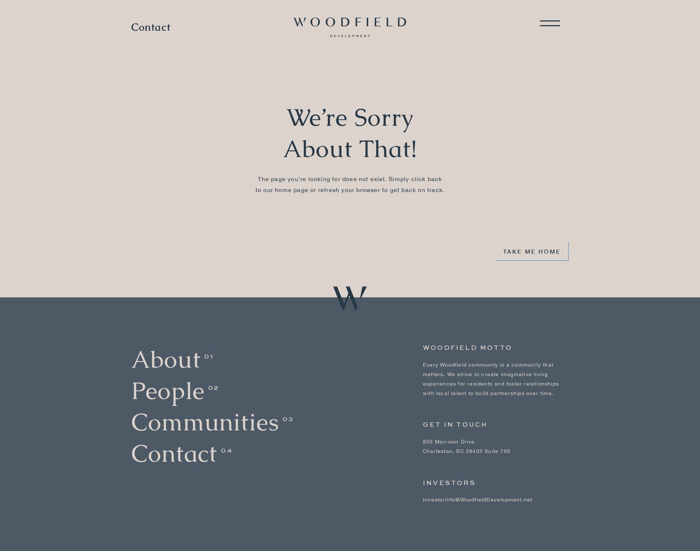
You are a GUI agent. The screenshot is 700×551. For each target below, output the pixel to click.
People (168, 390)
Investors (449, 483)
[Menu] (550, 23)
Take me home (532, 251)
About (166, 359)
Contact (151, 27)
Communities (205, 422)
